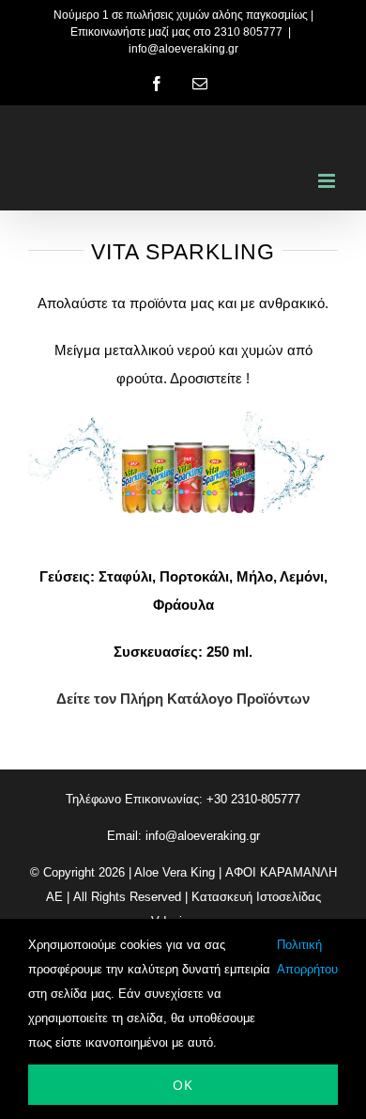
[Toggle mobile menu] (328, 181)
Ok (183, 1085)
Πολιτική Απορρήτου (307, 957)
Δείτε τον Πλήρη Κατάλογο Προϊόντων (183, 699)
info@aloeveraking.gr (183, 48)
